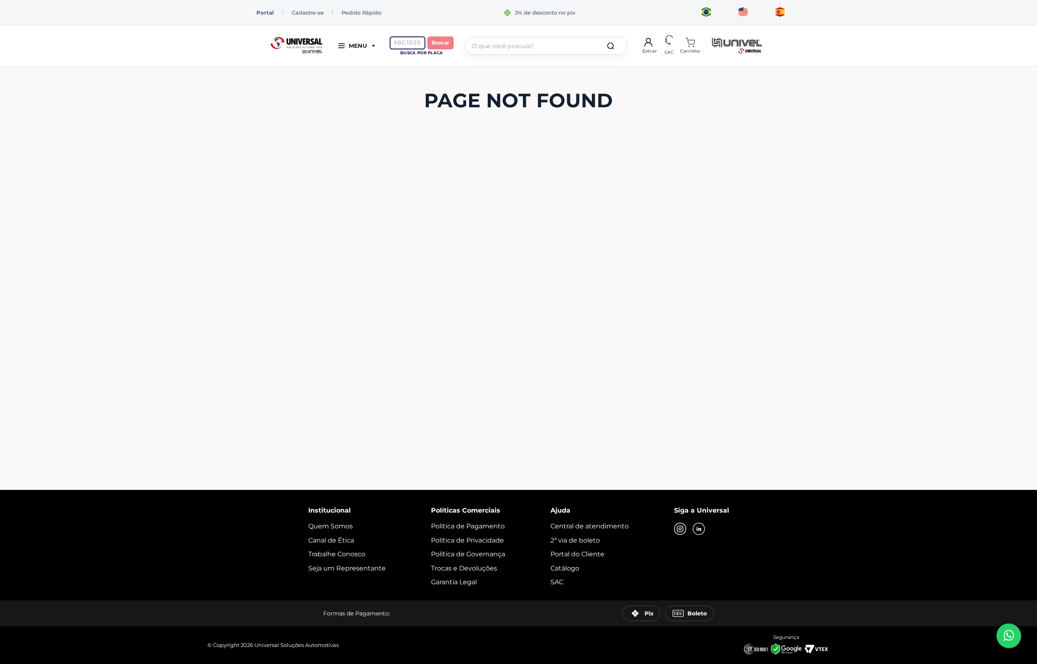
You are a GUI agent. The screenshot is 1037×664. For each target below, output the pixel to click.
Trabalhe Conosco (336, 554)
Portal (265, 13)
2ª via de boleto (575, 540)
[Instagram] (680, 529)
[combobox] (546, 46)
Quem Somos (330, 526)
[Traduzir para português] (706, 12)
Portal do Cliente (577, 554)
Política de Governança (468, 554)
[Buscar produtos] (612, 46)
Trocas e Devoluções (464, 568)
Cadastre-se (308, 12)
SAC (557, 582)
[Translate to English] (743, 12)
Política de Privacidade (467, 540)
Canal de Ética (331, 540)
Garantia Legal (454, 582)
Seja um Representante (347, 568)
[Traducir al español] (780, 12)
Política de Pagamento (468, 526)
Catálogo (565, 568)
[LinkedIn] (699, 529)
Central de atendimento (590, 526)
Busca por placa (421, 53)
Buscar (440, 43)
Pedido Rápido (361, 12)
